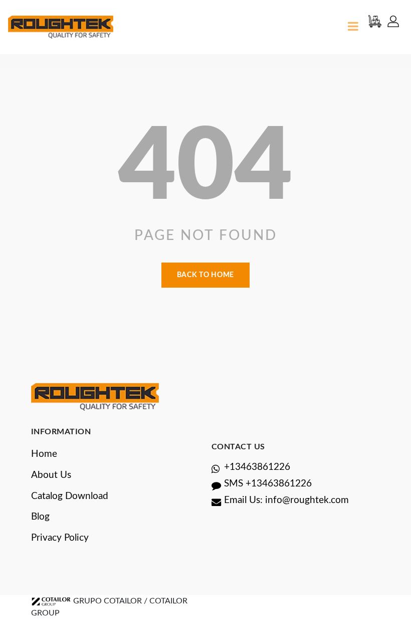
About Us (51, 475)
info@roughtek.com (307, 500)
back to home (205, 275)
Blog (40, 517)
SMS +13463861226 (268, 483)
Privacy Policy (60, 538)
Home (44, 454)
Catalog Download (69, 496)
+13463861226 (257, 467)
